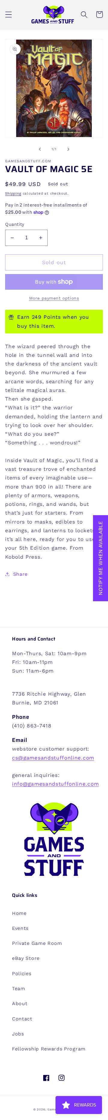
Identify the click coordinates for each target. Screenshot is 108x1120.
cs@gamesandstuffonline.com (53, 758)
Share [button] (20, 574)
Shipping (13, 193)
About (19, 1003)
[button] (8, 14)
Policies (22, 973)
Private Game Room (37, 943)
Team (18, 988)
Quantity (15, 224)
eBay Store (26, 958)
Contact (22, 1019)
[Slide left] (39, 149)
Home (19, 913)
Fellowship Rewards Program (49, 1049)
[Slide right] (68, 149)
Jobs (18, 1034)
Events (20, 928)
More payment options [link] (54, 298)
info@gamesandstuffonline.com (55, 784)
